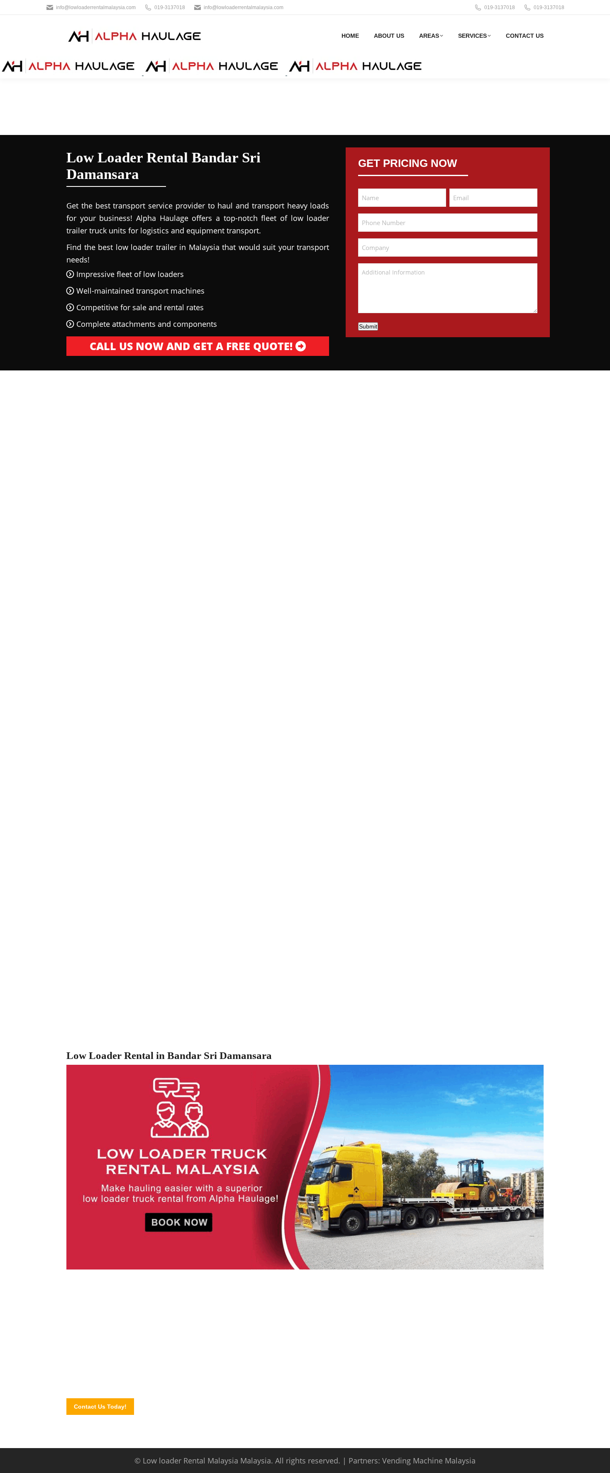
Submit (368, 326)
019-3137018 (169, 7)
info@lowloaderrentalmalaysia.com (96, 7)
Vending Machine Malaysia (429, 1461)
